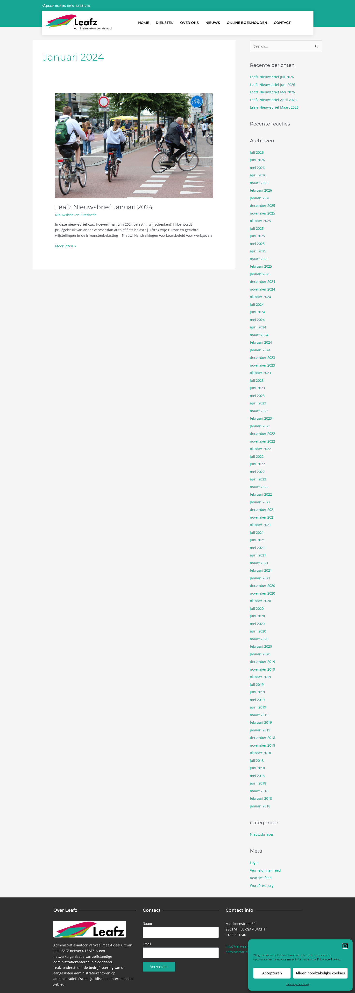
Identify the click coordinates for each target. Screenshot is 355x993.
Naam (147, 923)
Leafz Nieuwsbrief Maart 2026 (274, 107)
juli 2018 (257, 760)
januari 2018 (260, 806)
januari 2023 (260, 426)
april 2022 (258, 479)
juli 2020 (257, 608)
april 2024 (258, 327)
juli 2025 (257, 228)
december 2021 (262, 509)
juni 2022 (257, 464)
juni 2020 (257, 616)
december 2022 (262, 433)
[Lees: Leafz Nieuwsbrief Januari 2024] (134, 145)
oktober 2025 (260, 220)
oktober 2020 (260, 600)
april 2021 (258, 555)
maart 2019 (259, 715)
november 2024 (262, 289)
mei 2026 (257, 167)
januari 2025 (260, 274)
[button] (345, 945)
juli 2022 (257, 456)
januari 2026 (260, 198)
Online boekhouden (247, 23)
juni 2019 (257, 692)
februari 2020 (261, 646)
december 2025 (262, 205)
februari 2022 (261, 494)
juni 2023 (257, 388)
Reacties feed (261, 877)
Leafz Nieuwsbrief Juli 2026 (272, 77)
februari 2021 (261, 570)
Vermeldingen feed (265, 870)
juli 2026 (257, 152)
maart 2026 (259, 183)
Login (254, 862)
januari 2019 (260, 730)
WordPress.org (262, 885)
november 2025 (262, 213)
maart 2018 (259, 791)
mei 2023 (257, 395)
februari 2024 (261, 342)
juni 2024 (257, 312)
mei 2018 (257, 775)
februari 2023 (261, 418)
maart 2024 (259, 335)
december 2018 (262, 737)
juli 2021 (257, 532)
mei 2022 (257, 471)
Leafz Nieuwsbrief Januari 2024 (104, 207)
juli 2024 (257, 304)
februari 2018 (261, 798)
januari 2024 (260, 350)
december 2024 (262, 281)
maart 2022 (259, 487)
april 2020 (258, 631)
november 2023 (262, 365)
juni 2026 (257, 160)
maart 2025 (259, 259)
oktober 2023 (260, 372)
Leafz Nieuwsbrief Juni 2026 (272, 84)
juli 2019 (257, 684)
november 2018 (262, 745)
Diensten (164, 23)
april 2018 (258, 783)
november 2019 (262, 669)
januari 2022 (260, 502)
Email (147, 944)
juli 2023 (257, 380)
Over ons (189, 23)
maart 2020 (259, 639)
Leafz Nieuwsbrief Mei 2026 (272, 92)
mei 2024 (257, 319)
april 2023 (258, 403)
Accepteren (272, 973)
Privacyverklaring (328, 959)
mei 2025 (257, 243)
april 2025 (258, 251)
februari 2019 (261, 722)
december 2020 (262, 585)
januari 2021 (260, 578)
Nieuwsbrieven (67, 215)
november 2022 (262, 441)
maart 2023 (259, 411)
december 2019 (262, 661)
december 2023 (262, 357)
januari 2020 (260, 654)
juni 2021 (257, 540)
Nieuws (213, 23)
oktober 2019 (260, 676)
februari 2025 (261, 266)
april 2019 (258, 707)
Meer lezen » (65, 245)
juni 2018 (257, 768)
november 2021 (262, 517)
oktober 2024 (260, 296)
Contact (282, 23)
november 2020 (262, 593)
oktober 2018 (260, 752)
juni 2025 (257, 236)
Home (143, 23)
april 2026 (258, 175)
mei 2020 (257, 623)
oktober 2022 (260, 448)
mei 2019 (257, 699)
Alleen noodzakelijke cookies (320, 973)
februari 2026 (261, 190)
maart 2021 (259, 563)
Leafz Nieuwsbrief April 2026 (273, 99)
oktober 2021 (260, 524)
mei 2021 (257, 547)
